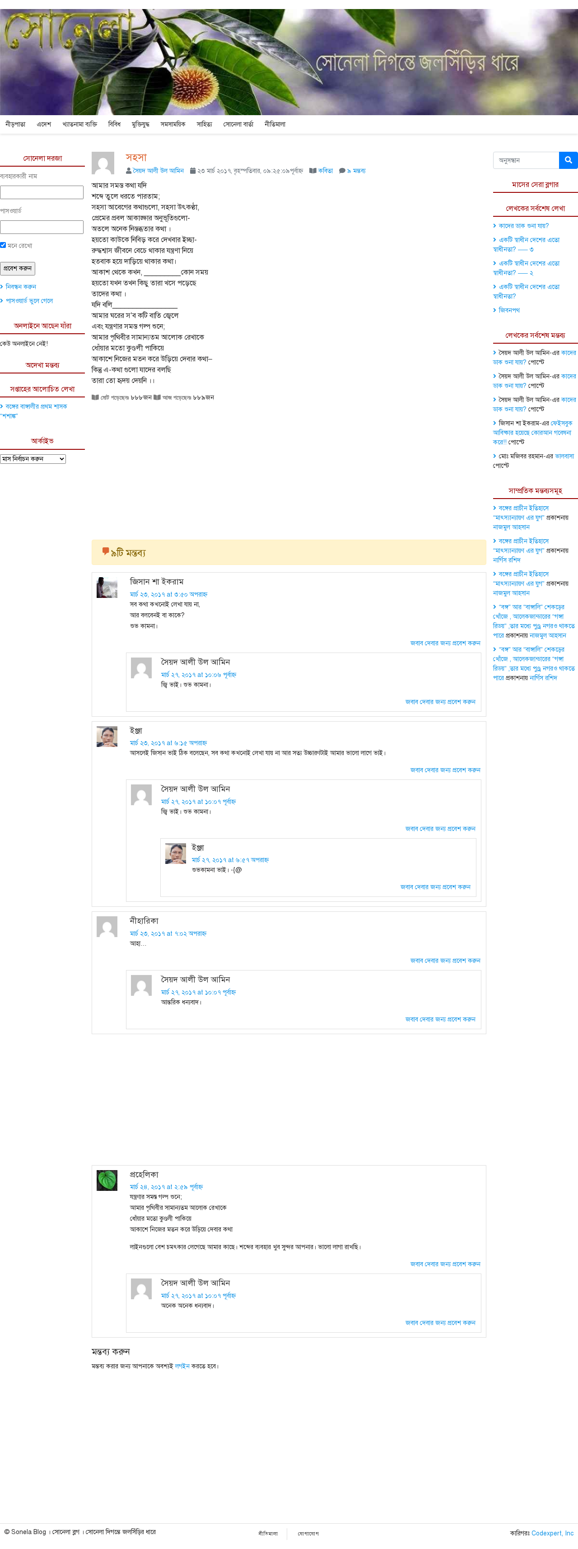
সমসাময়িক (173, 124)
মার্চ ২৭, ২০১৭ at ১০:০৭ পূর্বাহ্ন (198, 802)
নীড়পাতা (15, 124)
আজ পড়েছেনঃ (176, 397)
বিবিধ (114, 124)
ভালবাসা (564, 456)
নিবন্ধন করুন (21, 287)
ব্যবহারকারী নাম (18, 176)
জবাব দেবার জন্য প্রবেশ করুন (445, 643)
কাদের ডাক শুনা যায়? (524, 226)
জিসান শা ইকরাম (157, 582)
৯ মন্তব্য (356, 171)
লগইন (182, 1366)
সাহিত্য (204, 124)
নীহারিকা (144, 921)
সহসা (136, 157)
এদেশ (44, 124)
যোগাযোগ (308, 1534)
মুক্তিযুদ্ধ (140, 124)
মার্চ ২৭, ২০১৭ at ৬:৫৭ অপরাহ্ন (230, 860)
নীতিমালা (275, 124)
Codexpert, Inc (552, 1533)
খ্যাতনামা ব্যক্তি (79, 124)
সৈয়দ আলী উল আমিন (158, 171)
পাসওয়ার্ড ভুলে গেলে (29, 301)
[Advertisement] (289, 467)
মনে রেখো (19, 246)
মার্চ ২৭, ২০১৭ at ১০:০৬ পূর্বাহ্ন (198, 675)
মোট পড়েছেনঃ (114, 397)
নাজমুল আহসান (511, 527)
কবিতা (325, 171)
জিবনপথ (509, 310)
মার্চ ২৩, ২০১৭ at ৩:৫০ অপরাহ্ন (168, 594)
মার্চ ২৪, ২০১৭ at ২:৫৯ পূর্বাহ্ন (166, 1187)
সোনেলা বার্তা (238, 124)
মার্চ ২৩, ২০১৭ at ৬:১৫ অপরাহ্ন (168, 743)
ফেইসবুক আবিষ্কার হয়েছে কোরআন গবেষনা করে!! (533, 433)
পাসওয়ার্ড (10, 211)
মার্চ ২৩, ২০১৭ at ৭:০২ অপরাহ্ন (168, 934)
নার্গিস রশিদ (507, 560)
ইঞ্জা (136, 731)
